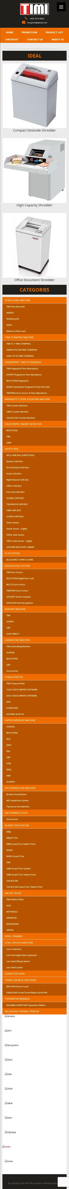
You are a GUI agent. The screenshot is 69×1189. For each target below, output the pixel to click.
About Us (58, 39)
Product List (54, 32)
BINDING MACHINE (15, 609)
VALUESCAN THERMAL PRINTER (22, 1011)
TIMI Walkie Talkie (15, 899)
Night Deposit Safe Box (17, 479)
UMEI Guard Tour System (18, 868)
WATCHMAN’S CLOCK (16, 812)
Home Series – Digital (16, 528)
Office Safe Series (15, 534)
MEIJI (8, 831)
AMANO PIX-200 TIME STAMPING (21, 349)
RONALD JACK (12, 318)
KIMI (8, 775)
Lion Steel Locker (14, 967)
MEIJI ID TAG (12, 837)
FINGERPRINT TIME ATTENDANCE (23, 362)
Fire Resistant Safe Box (17, 467)
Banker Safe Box (14, 461)
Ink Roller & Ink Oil (15, 714)
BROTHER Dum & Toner (17, 986)
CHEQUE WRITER (14, 677)
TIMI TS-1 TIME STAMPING (18, 343)
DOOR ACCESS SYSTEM (17, 565)
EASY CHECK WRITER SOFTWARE (21, 695)
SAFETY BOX (11, 448)
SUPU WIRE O (12, 633)
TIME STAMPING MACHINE (19, 337)
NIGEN (9, 850)
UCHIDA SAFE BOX (15, 516)
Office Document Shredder (34, 280)
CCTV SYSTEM (12, 553)
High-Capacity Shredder (34, 205)
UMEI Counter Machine (17, 411)
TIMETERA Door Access (17, 590)
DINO (8, 745)
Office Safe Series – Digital (19, 540)
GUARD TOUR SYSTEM (17, 825)
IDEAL (9, 769)
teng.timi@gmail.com (37, 22)
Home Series (12, 522)
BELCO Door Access (15, 584)
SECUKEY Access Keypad (18, 596)
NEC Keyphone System (17, 800)
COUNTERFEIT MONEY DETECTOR (23, 424)
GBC (8, 627)
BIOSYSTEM (11, 430)
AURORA (10, 652)
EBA (8, 751)
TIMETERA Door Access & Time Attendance (26, 392)
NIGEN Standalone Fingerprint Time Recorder (28, 386)
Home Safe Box (14, 473)
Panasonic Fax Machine (17, 806)
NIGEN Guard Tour (15, 856)
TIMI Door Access (14, 572)
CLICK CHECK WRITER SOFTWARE (21, 689)
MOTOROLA (12, 911)
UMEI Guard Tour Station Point (21, 874)
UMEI (8, 442)
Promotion (29, 32)
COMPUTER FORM (15, 973)
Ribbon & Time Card (16, 331)
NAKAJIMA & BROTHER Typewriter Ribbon (26, 1005)
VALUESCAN (12, 880)
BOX (8, 738)
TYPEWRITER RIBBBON (17, 998)
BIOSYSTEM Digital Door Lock (20, 578)
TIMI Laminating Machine (18, 646)
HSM (8, 763)
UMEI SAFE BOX (13, 510)
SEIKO (9, 324)
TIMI (8, 436)
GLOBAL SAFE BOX (15, 498)
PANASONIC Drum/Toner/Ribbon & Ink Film (26, 992)
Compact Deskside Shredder (34, 130)
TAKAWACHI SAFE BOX (17, 504)
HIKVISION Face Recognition (19, 602)
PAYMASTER (12, 707)
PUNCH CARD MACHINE (17, 300)
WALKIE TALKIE (13, 893)
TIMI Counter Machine (16, 405)
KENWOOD (11, 917)
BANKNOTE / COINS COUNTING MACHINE (27, 399)
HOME (9, 32)
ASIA (8, 905)
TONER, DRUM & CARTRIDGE (20, 980)
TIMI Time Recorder (15, 306)
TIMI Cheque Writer (15, 683)
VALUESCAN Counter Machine (20, 417)
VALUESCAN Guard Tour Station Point (24, 886)
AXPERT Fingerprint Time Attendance (24, 374)
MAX (8, 701)
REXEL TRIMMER (13, 936)
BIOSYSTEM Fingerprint (17, 380)
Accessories (12, 670)
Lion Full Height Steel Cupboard (21, 955)
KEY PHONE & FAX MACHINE (20, 787)
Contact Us (35, 39)
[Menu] (61, 6)
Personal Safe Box (15, 491)
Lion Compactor (14, 949)
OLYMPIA (10, 781)
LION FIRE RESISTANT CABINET (20, 547)
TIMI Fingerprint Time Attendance (22, 368)
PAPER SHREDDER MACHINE (20, 720)
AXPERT (10, 621)
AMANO (10, 312)
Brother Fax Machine (16, 794)
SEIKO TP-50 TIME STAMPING (20, 355)
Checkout (11, 39)
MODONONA (12, 923)
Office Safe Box (14, 485)
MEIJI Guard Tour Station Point (20, 843)
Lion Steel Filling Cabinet (18, 961)
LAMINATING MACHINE (17, 639)
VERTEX (10, 930)
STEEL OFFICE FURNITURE (19, 942)
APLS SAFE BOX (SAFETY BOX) (20, 455)
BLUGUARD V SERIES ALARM (19, 559)
